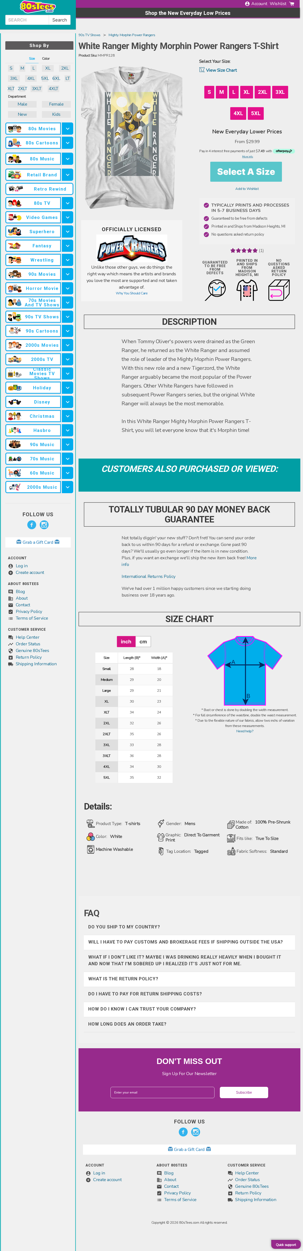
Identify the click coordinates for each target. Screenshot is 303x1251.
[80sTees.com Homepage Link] (38, 12)
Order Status (28, 644)
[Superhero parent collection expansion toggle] (67, 231)
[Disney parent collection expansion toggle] (67, 402)
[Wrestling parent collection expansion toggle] (67, 260)
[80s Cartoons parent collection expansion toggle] (67, 143)
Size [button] (32, 58)
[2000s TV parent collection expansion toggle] (67, 359)
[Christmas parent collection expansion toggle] (67, 416)
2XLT (22, 89)
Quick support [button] (286, 1244)
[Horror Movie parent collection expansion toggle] (67, 288)
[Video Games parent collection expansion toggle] (67, 217)
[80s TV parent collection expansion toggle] (67, 203)
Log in (22, 566)
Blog (20, 592)
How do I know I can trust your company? (142, 1009)
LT (67, 78)
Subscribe (244, 1092)
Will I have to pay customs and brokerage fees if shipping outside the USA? (185, 942)
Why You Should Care (132, 293)
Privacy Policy (29, 612)
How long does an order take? (127, 1024)
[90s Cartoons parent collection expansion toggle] (67, 331)
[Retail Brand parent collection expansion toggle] (67, 175)
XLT (11, 89)
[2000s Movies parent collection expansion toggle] (67, 345)
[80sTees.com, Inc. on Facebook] (31, 525)
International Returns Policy (148, 576)
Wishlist (278, 4)
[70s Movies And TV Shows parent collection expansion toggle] (67, 302)
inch (126, 641)
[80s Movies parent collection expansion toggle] (67, 128)
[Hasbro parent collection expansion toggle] (67, 430)
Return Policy (29, 657)
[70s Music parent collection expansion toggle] (67, 459)
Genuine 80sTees (32, 651)
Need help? (244, 731)
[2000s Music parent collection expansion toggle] (67, 487)
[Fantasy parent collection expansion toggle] (67, 246)
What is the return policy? (123, 978)
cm (143, 641)
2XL (65, 68)
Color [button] (46, 58)
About (22, 598)
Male (22, 104)
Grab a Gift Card (38, 542)
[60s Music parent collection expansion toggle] (67, 473)
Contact (23, 605)
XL (47, 68)
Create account (30, 572)
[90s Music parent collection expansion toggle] (67, 444)
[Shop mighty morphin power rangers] (131, 261)
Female (56, 104)
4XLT (53, 89)
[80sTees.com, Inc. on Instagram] (44, 525)
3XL (14, 78)
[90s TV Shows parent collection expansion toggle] (67, 317)
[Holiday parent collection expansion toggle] (67, 388)
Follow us (37, 514)
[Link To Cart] (291, 3)
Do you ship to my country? (124, 927)
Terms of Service (32, 618)
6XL (56, 78)
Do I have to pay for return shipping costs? (145, 994)
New (22, 114)
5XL (45, 78)
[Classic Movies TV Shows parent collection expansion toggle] (67, 373)
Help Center (27, 637)
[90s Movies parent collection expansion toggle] (67, 274)
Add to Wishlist (247, 188)
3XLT (36, 89)
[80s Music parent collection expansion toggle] (67, 159)
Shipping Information (36, 664)
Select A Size (246, 171)
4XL (31, 78)
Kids (56, 114)
